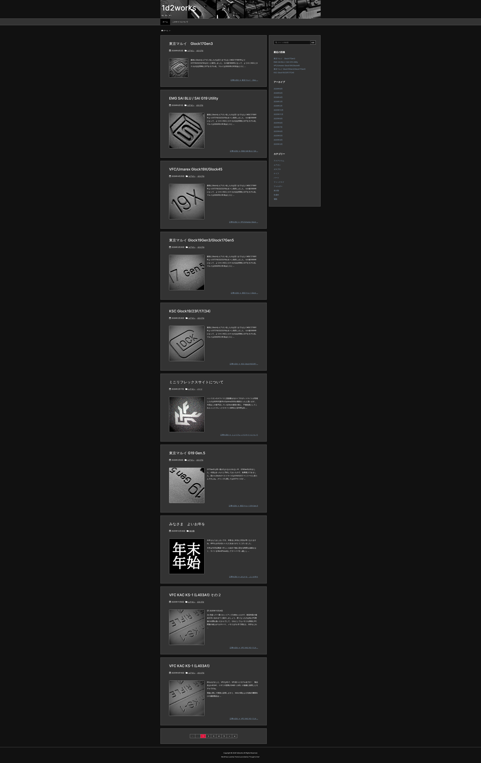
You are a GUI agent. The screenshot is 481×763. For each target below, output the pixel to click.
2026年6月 (278, 93)
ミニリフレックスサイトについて (196, 382)
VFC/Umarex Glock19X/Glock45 (195, 169)
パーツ (199, 389)
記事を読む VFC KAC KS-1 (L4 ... (244, 648)
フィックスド (279, 182)
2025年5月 (278, 135)
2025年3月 (278, 144)
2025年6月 (278, 131)
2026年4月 (278, 97)
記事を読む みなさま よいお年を (243, 577)
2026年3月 (278, 101)
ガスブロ (199, 51)
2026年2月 (278, 106)
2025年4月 (278, 140)
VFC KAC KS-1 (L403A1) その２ (195, 595)
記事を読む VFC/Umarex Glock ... (243, 222)
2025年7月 (278, 127)
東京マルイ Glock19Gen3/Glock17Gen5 (201, 240)
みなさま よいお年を (187, 524)
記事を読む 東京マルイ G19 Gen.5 (243, 506)
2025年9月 (278, 118)
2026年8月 (278, 89)
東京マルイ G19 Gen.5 (187, 453)
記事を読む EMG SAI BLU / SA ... (244, 151)
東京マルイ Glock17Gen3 (191, 43)
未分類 (192, 531)
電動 (275, 199)
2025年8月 (278, 123)
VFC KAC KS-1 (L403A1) (189, 666)
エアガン (190, 51)
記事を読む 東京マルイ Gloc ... (244, 80)
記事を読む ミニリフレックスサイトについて (239, 435)
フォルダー (278, 186)
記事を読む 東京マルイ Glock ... (244, 293)
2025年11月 (278, 114)
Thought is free (254, 757)
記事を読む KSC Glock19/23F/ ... (244, 364)
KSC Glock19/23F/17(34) (190, 311)
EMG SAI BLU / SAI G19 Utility (193, 98)
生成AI (276, 195)
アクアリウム (279, 161)
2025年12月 (278, 110)
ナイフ (276, 173)
